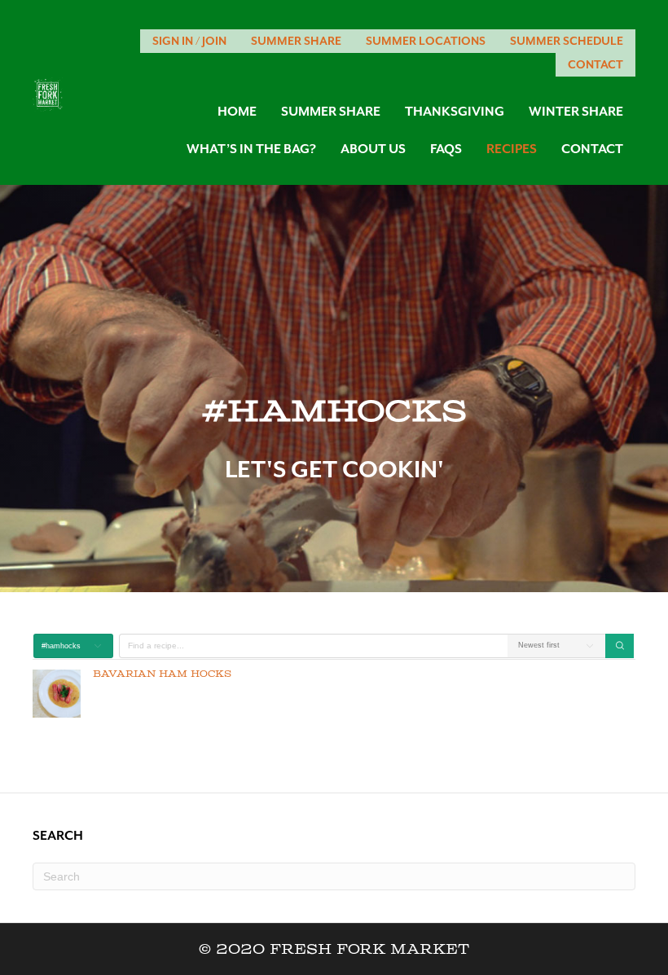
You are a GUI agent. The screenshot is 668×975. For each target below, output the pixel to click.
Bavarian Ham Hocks (162, 674)
